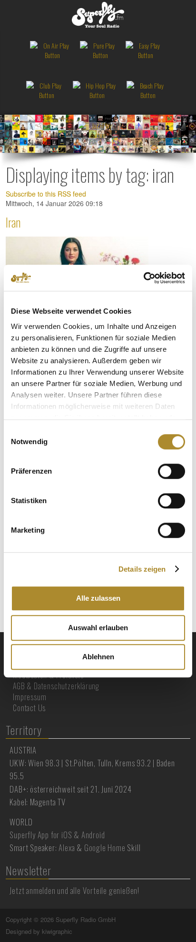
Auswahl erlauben (98, 628)
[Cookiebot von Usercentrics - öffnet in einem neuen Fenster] (143, 278)
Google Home (105, 847)
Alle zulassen (98, 598)
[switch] (171, 471)
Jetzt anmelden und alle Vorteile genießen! (74, 890)
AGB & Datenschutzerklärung (56, 686)
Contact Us (29, 708)
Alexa (67, 847)
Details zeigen (142, 569)
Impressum (29, 697)
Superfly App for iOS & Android (57, 835)
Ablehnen (98, 657)
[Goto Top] (189, 919)
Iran (13, 222)
